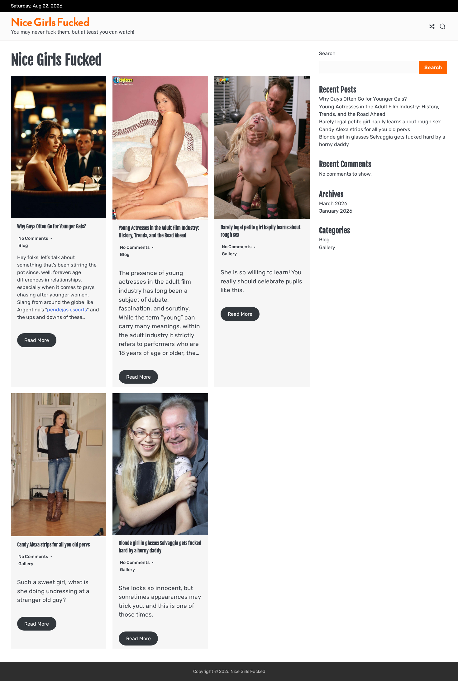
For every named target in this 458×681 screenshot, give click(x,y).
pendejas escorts (67, 310)
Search (327, 53)
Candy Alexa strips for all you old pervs (53, 544)
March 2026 (333, 203)
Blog (23, 245)
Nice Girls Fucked (50, 22)
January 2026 (335, 211)
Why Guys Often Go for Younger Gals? (51, 226)
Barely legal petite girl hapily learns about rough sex (380, 122)
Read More (36, 340)
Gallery (229, 254)
